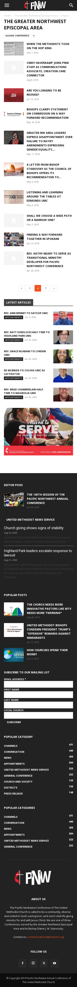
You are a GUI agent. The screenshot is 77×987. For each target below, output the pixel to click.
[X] (44, 963)
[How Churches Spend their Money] (14, 655)
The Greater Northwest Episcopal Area (36, 15)
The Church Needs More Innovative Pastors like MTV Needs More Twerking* (49, 609)
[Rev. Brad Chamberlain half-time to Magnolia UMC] (63, 395)
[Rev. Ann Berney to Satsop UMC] (63, 318)
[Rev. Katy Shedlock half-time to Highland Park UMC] (63, 337)
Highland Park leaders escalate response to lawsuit (38, 553)
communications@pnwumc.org (45, 937)
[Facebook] (22, 963)
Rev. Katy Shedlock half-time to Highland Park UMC (27, 333)
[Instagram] (33, 963)
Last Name (11, 700)
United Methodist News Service (30, 519)
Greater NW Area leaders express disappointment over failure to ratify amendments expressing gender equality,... (49, 141)
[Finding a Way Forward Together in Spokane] (14, 239)
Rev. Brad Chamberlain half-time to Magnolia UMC (24, 391)
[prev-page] (21, 288)
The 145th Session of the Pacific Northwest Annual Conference (48, 499)
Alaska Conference (17, 35)
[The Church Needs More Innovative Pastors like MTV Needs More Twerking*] (14, 609)
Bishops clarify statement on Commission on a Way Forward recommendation (48, 113)
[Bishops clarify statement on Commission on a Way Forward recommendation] (14, 114)
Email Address (15, 679)
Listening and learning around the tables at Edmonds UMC (45, 196)
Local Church (13, 710)
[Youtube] (54, 963)
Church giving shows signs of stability (34, 528)
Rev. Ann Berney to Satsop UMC (26, 313)
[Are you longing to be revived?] (14, 95)
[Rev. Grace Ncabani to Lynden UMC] (63, 356)
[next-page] (54, 288)
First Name (11, 689)
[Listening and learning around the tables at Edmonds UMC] (14, 197)
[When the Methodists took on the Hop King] (14, 48)
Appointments (13, 317)
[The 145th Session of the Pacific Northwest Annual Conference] (14, 499)
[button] (6, 5)
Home (7, 15)
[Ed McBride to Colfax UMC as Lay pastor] (63, 375)
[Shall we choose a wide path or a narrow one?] (14, 220)
